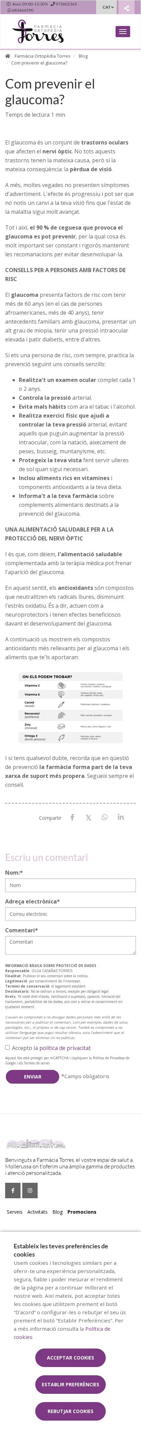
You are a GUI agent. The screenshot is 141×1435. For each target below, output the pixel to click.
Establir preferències (70, 1384)
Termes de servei (37, 1063)
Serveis (15, 1212)
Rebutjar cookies (70, 1411)
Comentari (21, 930)
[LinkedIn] (120, 817)
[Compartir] (126, 8)
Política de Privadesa (109, 1057)
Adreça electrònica (32, 901)
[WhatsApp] (104, 817)
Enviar (32, 1076)
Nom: (14, 872)
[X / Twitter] (88, 817)
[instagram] (30, 1190)
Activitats (37, 1212)
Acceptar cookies (70, 1357)
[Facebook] (72, 817)
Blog (83, 56)
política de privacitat (65, 1048)
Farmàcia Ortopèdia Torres (42, 56)
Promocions (82, 1212)
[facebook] (13, 1190)
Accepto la (51, 1048)
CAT (107, 7)
